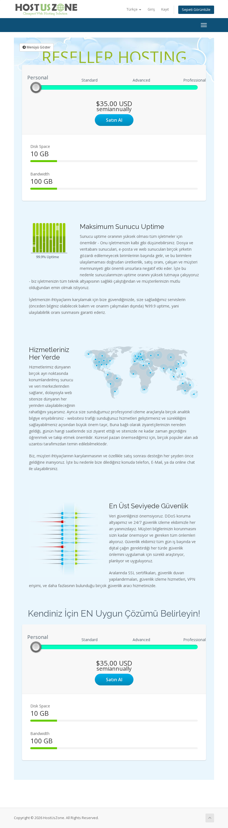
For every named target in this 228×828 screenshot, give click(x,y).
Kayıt (165, 9)
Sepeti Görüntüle (196, 9)
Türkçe (132, 9)
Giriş (151, 9)
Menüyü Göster (38, 47)
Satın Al (114, 120)
